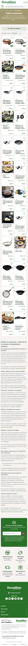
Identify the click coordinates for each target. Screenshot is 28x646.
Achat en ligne (4, 609)
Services (3, 612)
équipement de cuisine (20, 387)
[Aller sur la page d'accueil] (9, 2)
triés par (8, 33)
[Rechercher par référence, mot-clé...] (6, 6)
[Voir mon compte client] (24, 2)
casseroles (18, 407)
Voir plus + (5, 543)
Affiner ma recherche (15, 28)
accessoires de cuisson (6, 427)
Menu (2, 8)
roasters (3, 512)
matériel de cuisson (21, 368)
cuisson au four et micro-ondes (14, 512)
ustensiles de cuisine (21, 491)
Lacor (4, 463)
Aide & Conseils (4, 615)
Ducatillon (3, 606)
